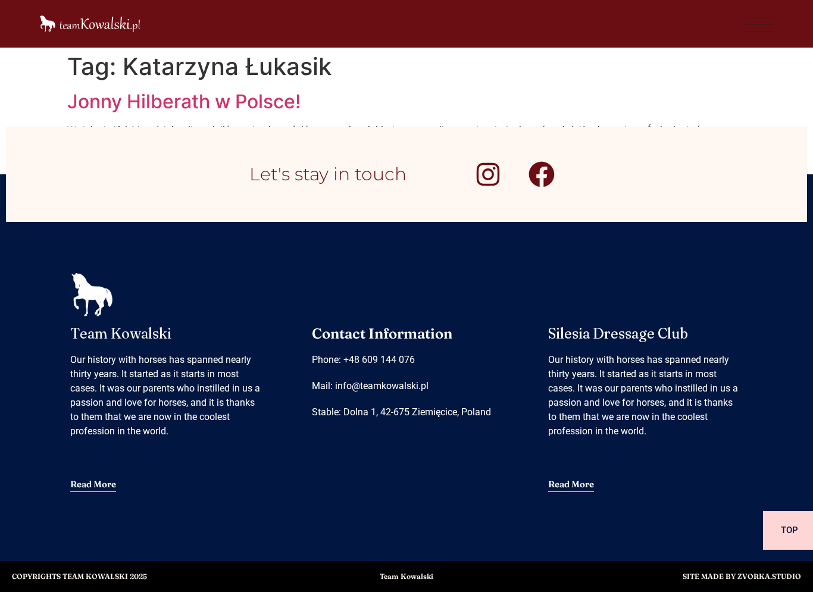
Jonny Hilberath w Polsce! (184, 101)
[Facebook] (542, 174)
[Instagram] (488, 174)
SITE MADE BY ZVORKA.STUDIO (742, 576)
